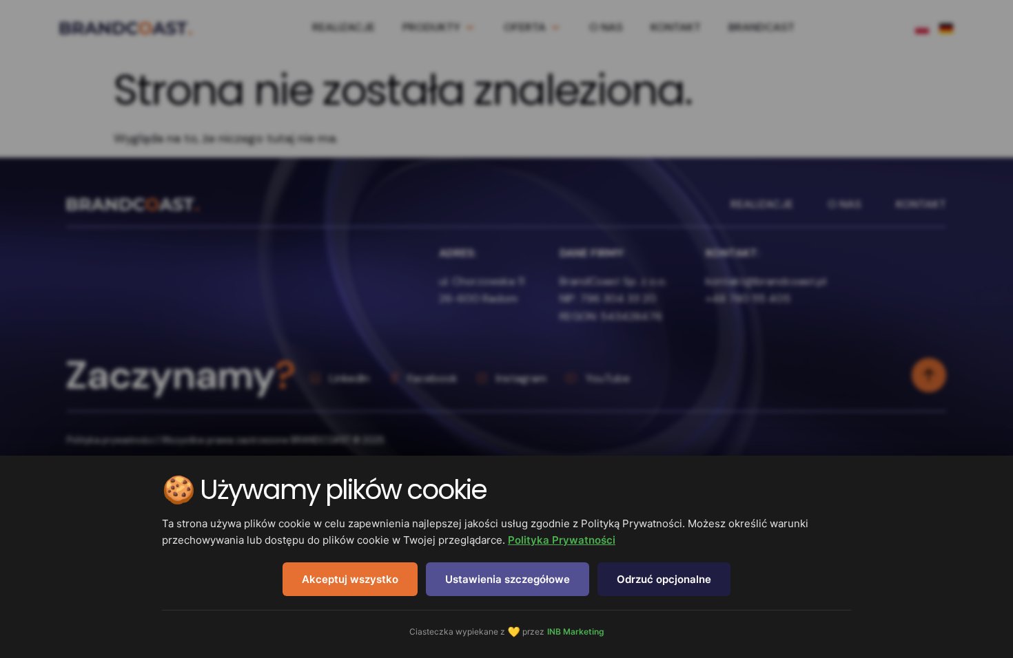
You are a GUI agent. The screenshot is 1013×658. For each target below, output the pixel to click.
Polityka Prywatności (561, 539)
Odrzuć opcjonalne (664, 579)
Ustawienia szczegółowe (507, 579)
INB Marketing (575, 631)
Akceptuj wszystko (350, 579)
